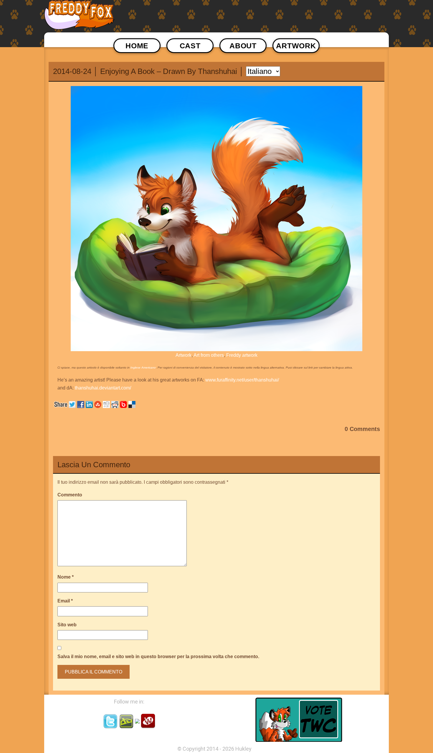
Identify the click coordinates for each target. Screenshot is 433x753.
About (243, 46)
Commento (69, 494)
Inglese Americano (143, 367)
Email (65, 600)
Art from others (209, 355)
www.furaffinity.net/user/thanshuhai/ (242, 379)
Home (136, 46)
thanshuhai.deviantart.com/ (103, 387)
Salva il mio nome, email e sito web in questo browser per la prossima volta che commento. (158, 656)
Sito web (67, 624)
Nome (65, 576)
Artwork (296, 46)
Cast (190, 46)
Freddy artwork (241, 355)
